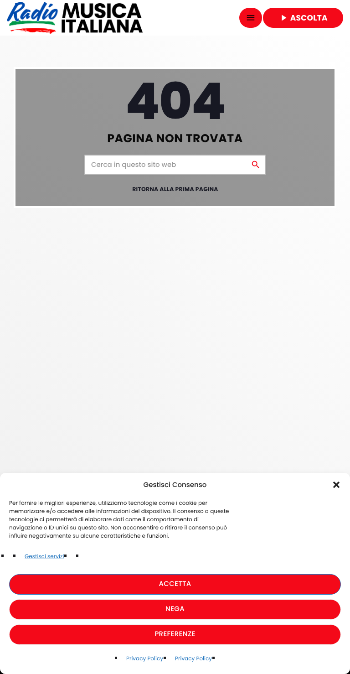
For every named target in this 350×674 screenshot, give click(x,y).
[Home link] (75, 18)
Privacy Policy (144, 659)
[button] (336, 484)
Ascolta (303, 17)
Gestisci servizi (44, 556)
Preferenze (174, 634)
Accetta (175, 584)
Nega (175, 609)
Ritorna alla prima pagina (175, 189)
